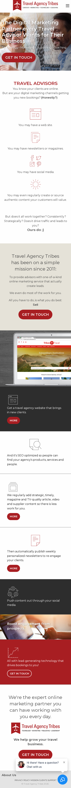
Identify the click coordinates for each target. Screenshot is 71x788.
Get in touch (18, 57)
